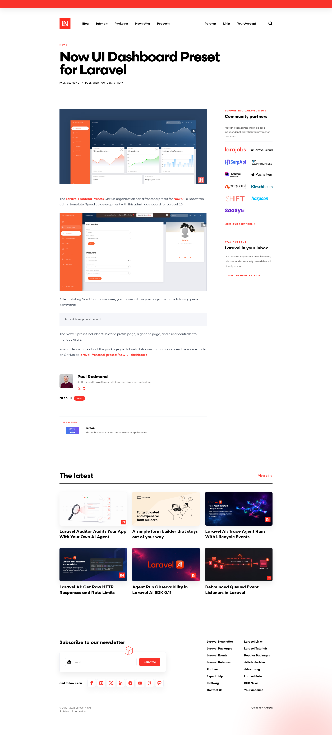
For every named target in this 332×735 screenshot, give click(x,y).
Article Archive (254, 662)
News (63, 44)
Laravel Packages (219, 648)
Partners (210, 23)
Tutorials (102, 23)
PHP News (251, 683)
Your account (253, 690)
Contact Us (214, 690)
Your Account (246, 23)
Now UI (179, 199)
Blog (85, 23)
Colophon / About (262, 707)
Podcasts (163, 23)
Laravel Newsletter (220, 641)
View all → (265, 475)
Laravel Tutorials (255, 648)
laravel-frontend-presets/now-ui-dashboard (113, 355)
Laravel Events (217, 655)
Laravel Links (253, 641)
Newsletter (142, 23)
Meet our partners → (240, 224)
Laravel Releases (218, 662)
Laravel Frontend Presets (85, 199)
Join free (150, 662)
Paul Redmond (69, 83)
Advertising (252, 669)
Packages (121, 23)
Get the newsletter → (244, 275)
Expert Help (215, 676)
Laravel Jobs (253, 676)
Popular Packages (257, 655)
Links (226, 23)
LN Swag (213, 683)
